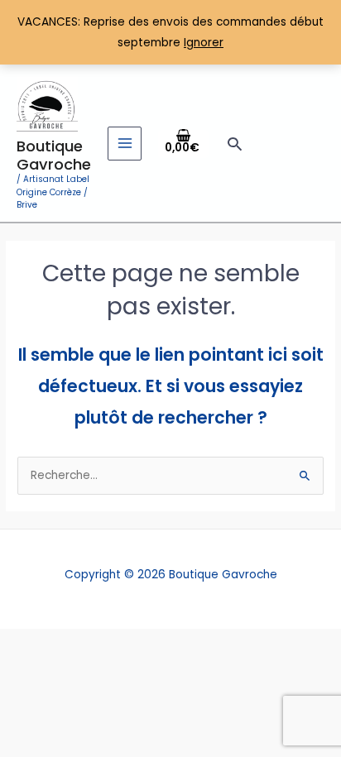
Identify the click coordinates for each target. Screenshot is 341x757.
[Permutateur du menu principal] (125, 144)
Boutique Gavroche (54, 155)
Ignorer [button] (203, 42)
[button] (234, 143)
